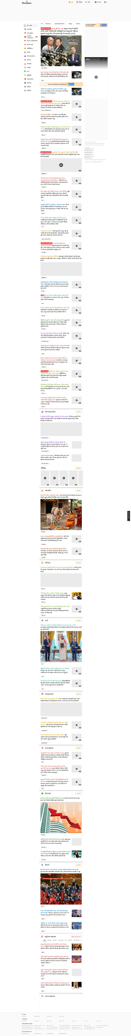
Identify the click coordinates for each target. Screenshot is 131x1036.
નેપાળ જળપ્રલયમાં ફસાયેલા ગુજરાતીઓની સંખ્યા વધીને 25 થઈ (28, 1027)
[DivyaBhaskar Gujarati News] (27, 3)
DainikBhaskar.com (89, 149)
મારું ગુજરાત (44, 68)
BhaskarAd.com (88, 157)
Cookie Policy (95, 144)
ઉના (42, 200)
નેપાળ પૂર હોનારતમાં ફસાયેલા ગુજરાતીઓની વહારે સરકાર (52, 1027)
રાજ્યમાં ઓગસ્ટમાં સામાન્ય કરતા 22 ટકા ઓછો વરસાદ (65, 1028)
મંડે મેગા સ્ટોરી (44, 380)
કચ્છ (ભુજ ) (60, 940)
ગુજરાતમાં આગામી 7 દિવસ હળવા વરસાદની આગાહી (28, 1028)
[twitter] (77, 68)
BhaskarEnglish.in (89, 152)
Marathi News (37, 1016)
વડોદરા (42, 406)
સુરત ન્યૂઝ (86, 1020)
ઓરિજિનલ (43, 173)
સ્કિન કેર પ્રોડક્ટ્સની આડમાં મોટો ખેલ (102, 1025)
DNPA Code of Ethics (98, 161)
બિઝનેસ (43, 329)
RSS (90, 144)
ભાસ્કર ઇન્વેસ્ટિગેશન (46, 110)
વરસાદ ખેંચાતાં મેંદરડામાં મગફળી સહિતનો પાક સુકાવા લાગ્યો (90, 1028)
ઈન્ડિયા (43, 135)
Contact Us (87, 144)
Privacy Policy (101, 144)
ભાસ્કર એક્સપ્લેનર (45, 239)
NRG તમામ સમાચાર (76, 936)
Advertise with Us (88, 141)
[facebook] (73, 68)
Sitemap (93, 141)
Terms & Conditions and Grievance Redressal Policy (94, 143)
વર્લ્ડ (42, 226)
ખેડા (66, 940)
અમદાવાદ (43, 187)
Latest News (61, 1016)
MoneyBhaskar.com (89, 156)
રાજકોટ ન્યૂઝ (74, 1020)
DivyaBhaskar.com (89, 150)
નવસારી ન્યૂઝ (24, 1020)
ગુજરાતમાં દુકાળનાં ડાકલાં (76, 1027)
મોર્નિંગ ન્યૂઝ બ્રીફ (50, 1025)
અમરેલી (55, 940)
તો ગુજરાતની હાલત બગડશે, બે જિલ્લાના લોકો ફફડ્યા (40, 1028)
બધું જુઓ (78, 468)
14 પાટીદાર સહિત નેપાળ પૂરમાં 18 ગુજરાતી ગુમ (65, 1027)
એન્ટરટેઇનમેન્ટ (45, 341)
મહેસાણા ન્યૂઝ (49, 1020)
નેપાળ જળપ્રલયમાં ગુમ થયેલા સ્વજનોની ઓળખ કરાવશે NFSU (65, 1025)
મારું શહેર (43, 252)
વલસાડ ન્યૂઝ (36, 1020)
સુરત (42, 80)
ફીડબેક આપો (128, 515)
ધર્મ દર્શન (43, 122)
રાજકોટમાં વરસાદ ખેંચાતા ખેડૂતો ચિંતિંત (52, 1028)
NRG (45, 940)
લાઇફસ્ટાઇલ (44, 718)
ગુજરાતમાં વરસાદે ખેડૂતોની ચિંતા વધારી (77, 1025)
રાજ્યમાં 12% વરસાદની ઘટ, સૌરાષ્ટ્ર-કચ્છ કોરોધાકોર (28, 1025)
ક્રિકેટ (42, 97)
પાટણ (42, 353)
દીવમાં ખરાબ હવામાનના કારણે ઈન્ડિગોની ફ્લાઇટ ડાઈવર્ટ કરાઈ (40, 1025)
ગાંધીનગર (43, 148)
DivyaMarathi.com (89, 154)
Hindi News (24, 1016)
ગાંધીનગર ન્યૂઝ (61, 1020)
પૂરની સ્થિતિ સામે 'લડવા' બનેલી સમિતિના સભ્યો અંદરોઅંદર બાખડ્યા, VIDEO (77, 1028)
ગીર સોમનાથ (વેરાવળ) (79, 940)
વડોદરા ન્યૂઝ (98, 1020)
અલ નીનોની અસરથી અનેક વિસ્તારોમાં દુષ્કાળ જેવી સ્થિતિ (90, 1027)
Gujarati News (49, 1016)
